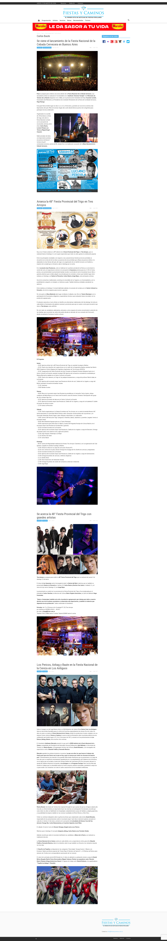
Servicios (62, 20)
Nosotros (63, 3)
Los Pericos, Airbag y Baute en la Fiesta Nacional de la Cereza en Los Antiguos (67, 666)
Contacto (80, 3)
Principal (39, 47)
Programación (46, 20)
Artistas (55, 20)
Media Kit (72, 3)
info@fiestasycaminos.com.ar (115, 931)
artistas (39, 520)
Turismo (87, 20)
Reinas (69, 20)
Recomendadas (78, 20)
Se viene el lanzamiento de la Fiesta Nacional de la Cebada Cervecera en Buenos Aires (66, 42)
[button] (128, 20)
